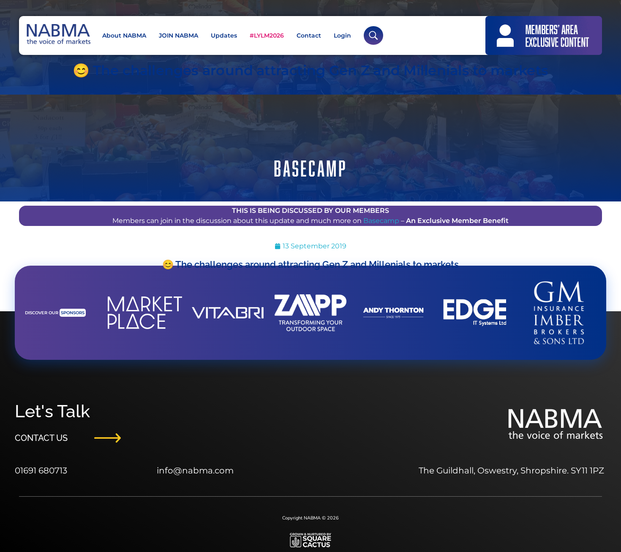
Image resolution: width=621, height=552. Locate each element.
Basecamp (381, 221)
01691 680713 (41, 470)
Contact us (41, 438)
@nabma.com (203, 470)
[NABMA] (58, 34)
